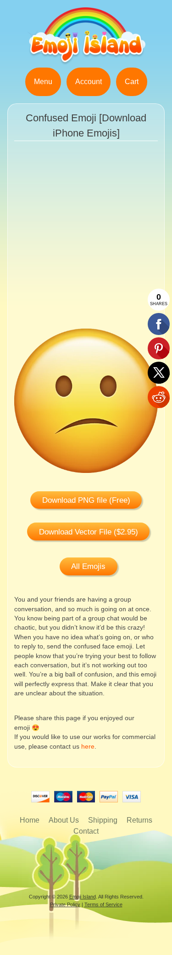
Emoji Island (82, 896)
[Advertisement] (86, 242)
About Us (64, 820)
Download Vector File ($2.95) (88, 532)
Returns (139, 820)
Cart (132, 81)
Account (88, 81)
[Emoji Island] (86, 62)
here (87, 746)
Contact (86, 831)
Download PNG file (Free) (86, 500)
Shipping (102, 820)
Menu (43, 81)
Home (29, 820)
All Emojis (88, 566)
